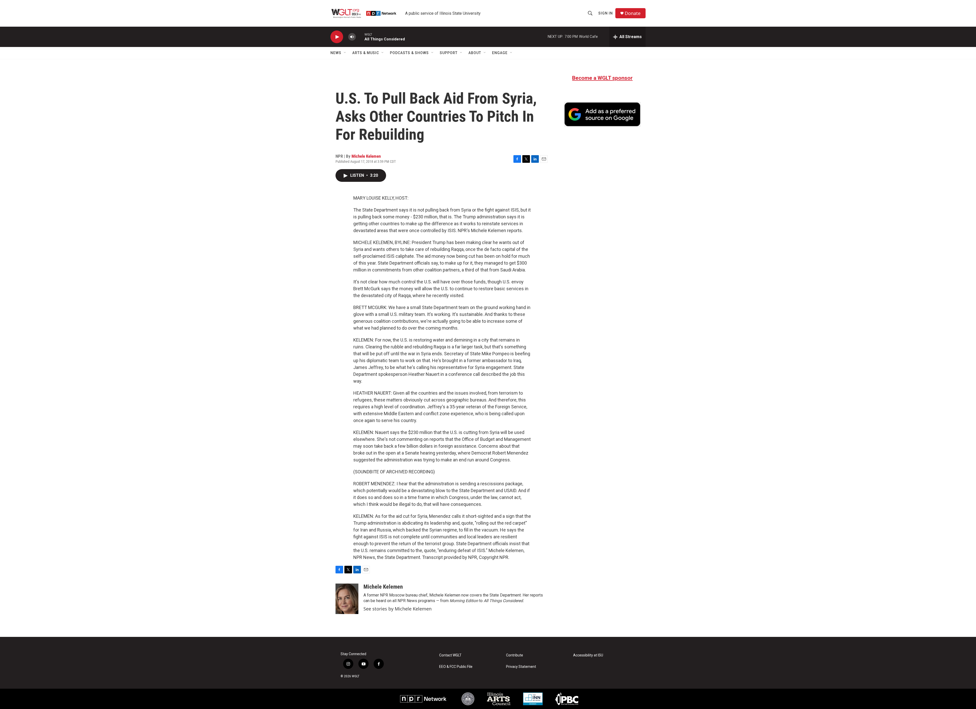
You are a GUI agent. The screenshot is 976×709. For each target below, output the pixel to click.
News (335, 53)
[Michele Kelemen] (347, 599)
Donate (632, 13)
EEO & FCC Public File (455, 667)
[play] (337, 37)
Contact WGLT (450, 655)
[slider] (360, 36)
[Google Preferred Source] (602, 114)
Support (449, 53)
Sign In (605, 13)
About (474, 53)
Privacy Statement (521, 667)
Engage (500, 53)
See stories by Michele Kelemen (397, 609)
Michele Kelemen (366, 156)
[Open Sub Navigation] (345, 53)
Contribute (514, 655)
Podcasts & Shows (409, 53)
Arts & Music (365, 53)
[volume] (352, 37)
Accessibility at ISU (588, 655)
